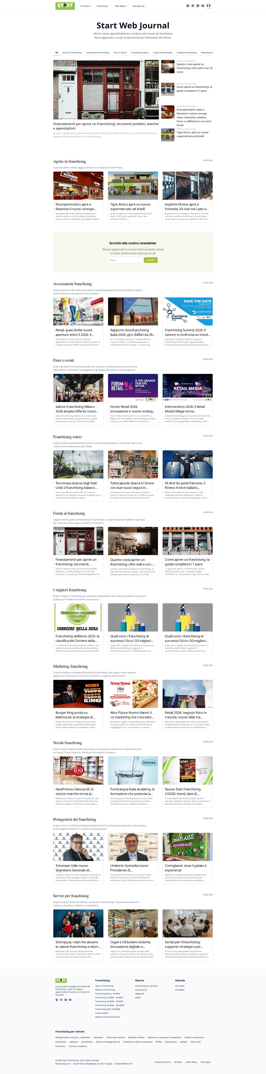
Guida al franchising (162, 52)
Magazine (139, 993)
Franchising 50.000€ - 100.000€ (109, 1005)
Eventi (138, 997)
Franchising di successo (146, 986)
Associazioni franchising (97, 52)
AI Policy (178, 1062)
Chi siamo (84, 6)
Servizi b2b (195, 1041)
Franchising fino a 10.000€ (107, 993)
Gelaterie (74, 1041)
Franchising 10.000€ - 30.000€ (109, 997)
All (56, 52)
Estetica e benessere (194, 1037)
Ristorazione (171, 1041)
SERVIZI (183, 1041)
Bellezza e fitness (136, 1037)
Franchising (102, 6)
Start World (120, 6)
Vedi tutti (208, 160)
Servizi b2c (60, 1046)
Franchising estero (140, 52)
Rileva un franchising (105, 989)
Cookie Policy (191, 1062)
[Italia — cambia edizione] (209, 6)
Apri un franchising (104, 986)
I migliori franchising (187, 52)
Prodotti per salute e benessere (137, 1041)
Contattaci (180, 989)
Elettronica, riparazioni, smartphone (164, 1037)
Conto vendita (101, 1013)
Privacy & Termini (163, 1062)
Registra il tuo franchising (107, 1017)
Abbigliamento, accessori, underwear (72, 1037)
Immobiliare (87, 1041)
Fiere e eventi (120, 52)
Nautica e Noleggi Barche (108, 1041)
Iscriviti (150, 260)
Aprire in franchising (72, 52)
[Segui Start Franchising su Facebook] (193, 6)
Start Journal (138, 6)
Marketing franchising (211, 52)
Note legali (205, 1062)
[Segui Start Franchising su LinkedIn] (198, 6)
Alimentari (98, 1037)
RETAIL (159, 1041)
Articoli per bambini (116, 1037)
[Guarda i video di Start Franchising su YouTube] (202, 6)
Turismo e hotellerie (78, 1046)
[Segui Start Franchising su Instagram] (188, 6)
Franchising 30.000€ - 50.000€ (109, 1001)
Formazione (60, 1041)
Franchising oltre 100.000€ (107, 1009)
